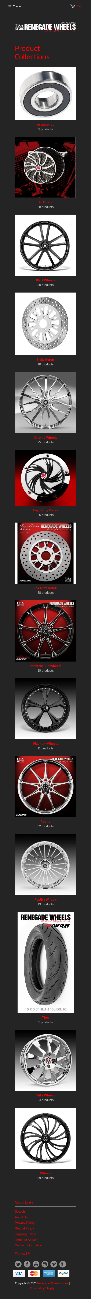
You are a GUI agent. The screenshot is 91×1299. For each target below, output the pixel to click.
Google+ (62, 1264)
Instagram (44, 1264)
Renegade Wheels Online (52, 1283)
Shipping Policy (25, 1234)
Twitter (18, 1264)
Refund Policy (24, 1228)
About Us (21, 1217)
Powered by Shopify (42, 1288)
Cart (80, 6)
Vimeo (53, 1264)
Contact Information (28, 1245)
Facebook (27, 1264)
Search (20, 1211)
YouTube (36, 1264)
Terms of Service (26, 1240)
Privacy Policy (25, 1222)
